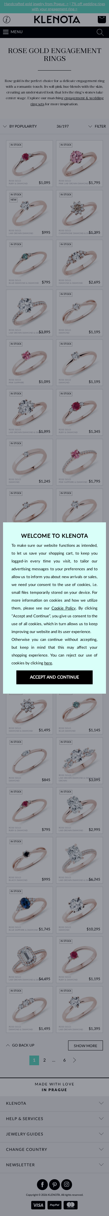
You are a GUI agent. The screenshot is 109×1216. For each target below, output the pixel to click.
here (48, 663)
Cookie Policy (63, 608)
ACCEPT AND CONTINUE (54, 677)
